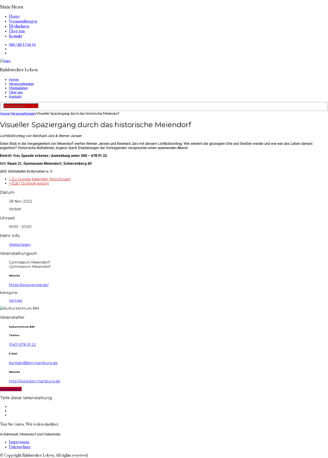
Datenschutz (20, 447)
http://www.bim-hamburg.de (34, 381)
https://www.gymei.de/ (29, 285)
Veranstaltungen (23, 21)
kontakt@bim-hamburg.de (33, 363)
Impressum (19, 442)
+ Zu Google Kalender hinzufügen (40, 179)
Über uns (17, 31)
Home (14, 16)
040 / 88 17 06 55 (22, 44)
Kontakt (15, 36)
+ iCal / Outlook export (29, 183)
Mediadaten (19, 26)
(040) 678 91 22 (22, 344)
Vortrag (15, 300)
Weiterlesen (20, 245)
